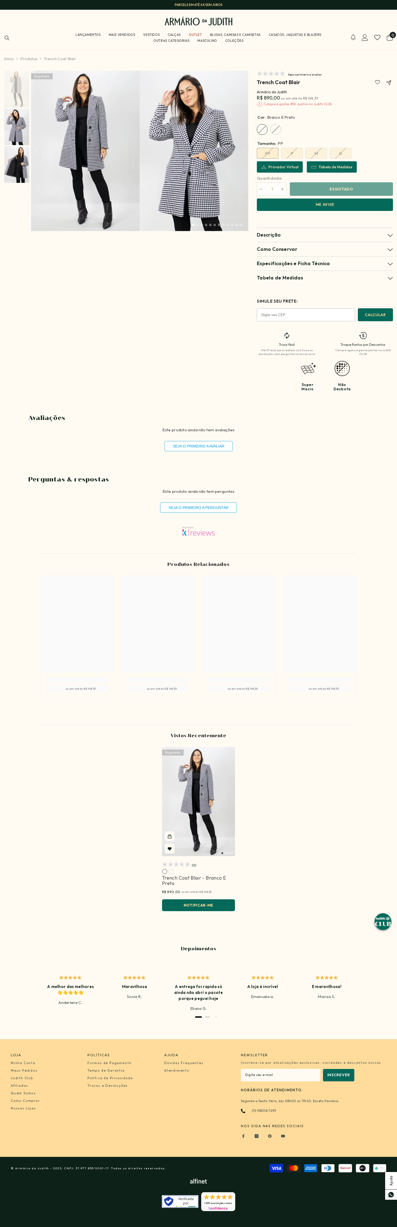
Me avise (325, 204)
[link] (378, 82)
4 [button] (206, 225)
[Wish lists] (377, 37)
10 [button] (232, 225)
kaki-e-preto (171, 871)
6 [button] (215, 225)
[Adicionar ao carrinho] (169, 836)
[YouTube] (283, 1136)
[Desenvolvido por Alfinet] (198, 1181)
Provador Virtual (283, 167)
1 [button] (193, 225)
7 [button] (219, 225)
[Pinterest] (270, 1136)
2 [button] (197, 225)
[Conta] (365, 37)
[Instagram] (257, 1136)
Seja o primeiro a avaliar (198, 446)
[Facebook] (243, 1136)
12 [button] (241, 225)
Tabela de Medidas (335, 167)
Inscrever (338, 1074)
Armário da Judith (272, 92)
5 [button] (210, 225)
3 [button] (202, 225)
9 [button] (228, 225)
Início (9, 58)
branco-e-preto (164, 871)
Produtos (29, 58)
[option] (198, 5)
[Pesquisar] (7, 38)
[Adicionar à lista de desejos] (169, 848)
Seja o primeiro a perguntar (198, 507)
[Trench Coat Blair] (198, 801)
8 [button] (223, 225)
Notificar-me (198, 905)
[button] (36, 151)
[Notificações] (353, 37)
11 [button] (236, 225)
